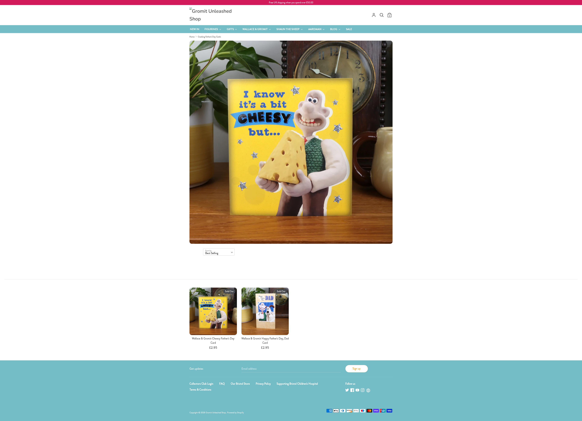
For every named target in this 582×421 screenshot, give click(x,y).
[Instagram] (363, 390)
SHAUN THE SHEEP (288, 29)
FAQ (222, 384)
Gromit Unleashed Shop (216, 412)
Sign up (357, 369)
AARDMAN (315, 29)
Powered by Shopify (235, 412)
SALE (349, 29)
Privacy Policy (263, 384)
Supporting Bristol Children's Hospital (297, 384)
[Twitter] (347, 390)
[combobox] (219, 252)
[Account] (374, 14)
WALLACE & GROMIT (255, 29)
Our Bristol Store (240, 384)
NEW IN (194, 29)
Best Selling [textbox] (211, 253)
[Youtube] (358, 390)
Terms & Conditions (200, 390)
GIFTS (230, 29)
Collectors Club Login (201, 384)
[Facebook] (352, 390)
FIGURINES (211, 29)
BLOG (334, 29)
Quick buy (213, 330)
